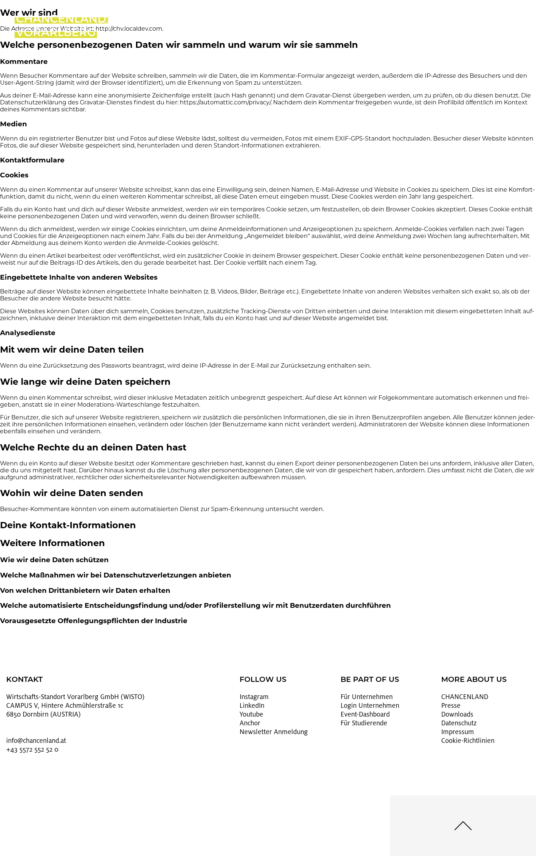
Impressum (457, 732)
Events (298, 25)
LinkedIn (252, 706)
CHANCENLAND (464, 697)
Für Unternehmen (367, 697)
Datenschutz (459, 723)
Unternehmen (238, 25)
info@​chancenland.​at (36, 741)
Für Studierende (364, 723)
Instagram (254, 697)
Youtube (251, 714)
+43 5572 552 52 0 (32, 749)
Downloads (457, 714)
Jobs (178, 25)
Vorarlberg (117, 25)
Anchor (250, 723)
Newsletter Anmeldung (274, 732)
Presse (451, 706)
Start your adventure (358, 28)
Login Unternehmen (370, 706)
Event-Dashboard (365, 714)
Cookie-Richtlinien (467, 741)
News (418, 25)
